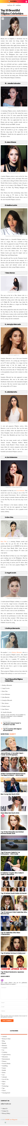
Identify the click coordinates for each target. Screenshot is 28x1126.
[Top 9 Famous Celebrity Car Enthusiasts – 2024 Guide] (14, 842)
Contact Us (5, 1111)
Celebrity (12, 734)
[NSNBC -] (14, 1123)
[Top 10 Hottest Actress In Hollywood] (14, 943)
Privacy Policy (6, 1113)
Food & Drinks (6, 1063)
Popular (9, 5)
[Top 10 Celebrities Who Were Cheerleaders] (14, 923)
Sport (3, 1083)
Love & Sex (5, 1079)
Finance (4, 1061)
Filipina (13, 715)
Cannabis (4, 1047)
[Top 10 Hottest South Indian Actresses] (14, 883)
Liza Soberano (20, 490)
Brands (4, 1043)
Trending (18, 5)
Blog (3, 1041)
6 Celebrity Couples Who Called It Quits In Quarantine (12, 873)
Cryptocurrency (6, 1054)
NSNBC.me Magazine (11, 1119)
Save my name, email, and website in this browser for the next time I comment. (14, 1016)
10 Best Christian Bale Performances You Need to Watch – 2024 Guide (13, 774)
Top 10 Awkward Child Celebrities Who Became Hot (14, 913)
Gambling (5, 1065)
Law (3, 1074)
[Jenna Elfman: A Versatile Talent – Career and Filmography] (14, 743)
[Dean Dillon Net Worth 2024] (14, 803)
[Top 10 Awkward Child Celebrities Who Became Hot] (14, 902)
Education (5, 1056)
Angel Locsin (5, 715)
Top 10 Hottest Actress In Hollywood (13, 953)
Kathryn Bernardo (17, 652)
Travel (4, 1090)
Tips (3, 1088)
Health (4, 1070)
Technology (5, 1086)
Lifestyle (4, 1077)
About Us (4, 1108)
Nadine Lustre (6, 718)
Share (2, 18)
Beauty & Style (6, 1038)
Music (4, 1081)
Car (3, 1050)
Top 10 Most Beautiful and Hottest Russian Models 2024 (12, 833)
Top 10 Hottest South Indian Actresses (14, 893)
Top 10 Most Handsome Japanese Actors (12, 973)
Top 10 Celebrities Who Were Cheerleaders (10, 933)
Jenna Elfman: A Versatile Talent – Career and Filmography (12, 754)
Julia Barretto (21, 715)
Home (4, 1072)
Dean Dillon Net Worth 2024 (10, 813)
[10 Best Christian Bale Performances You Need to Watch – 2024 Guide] (14, 764)
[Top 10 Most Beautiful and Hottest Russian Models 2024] (14, 822)
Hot (14, 5)
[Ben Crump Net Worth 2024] (14, 784)
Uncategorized (6, 1092)
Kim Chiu (4, 541)
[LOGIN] (26, 1)
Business (4, 1045)
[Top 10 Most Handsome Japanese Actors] (14, 962)
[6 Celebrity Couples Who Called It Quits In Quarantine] (14, 863)
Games (4, 1068)
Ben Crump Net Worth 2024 (10, 794)
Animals (4, 1036)
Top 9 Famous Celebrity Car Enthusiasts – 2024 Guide (10, 853)
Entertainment (6, 1059)
